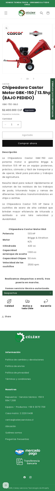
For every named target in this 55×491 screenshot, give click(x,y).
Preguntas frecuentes (17, 439)
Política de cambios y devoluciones (24, 359)
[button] (6, 13)
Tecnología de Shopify (38, 488)
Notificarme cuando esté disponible (53, 99)
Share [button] (8, 316)
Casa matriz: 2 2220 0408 (19, 413)
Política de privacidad (17, 372)
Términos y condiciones (18, 379)
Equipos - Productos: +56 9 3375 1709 (25, 407)
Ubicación (10, 426)
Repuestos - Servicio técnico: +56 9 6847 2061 (24, 399)
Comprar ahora (27, 143)
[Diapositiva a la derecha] (34, 79)
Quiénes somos (13, 432)
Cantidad (7, 118)
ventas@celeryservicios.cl (19, 419)
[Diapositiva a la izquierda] (21, 79)
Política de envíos (15, 366)
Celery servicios (20, 488)
